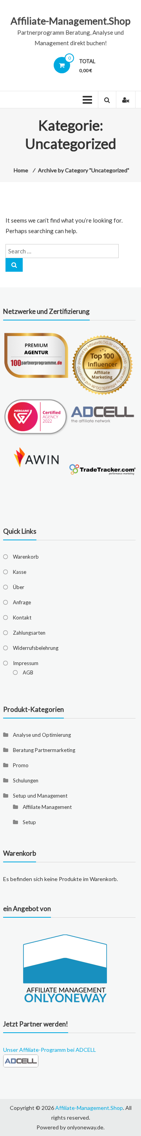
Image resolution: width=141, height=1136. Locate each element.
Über (18, 587)
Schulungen (25, 780)
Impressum (25, 663)
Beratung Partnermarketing (44, 750)
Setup (29, 822)
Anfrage (22, 602)
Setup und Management (40, 796)
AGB (28, 672)
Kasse (19, 572)
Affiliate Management (47, 807)
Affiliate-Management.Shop (70, 21)
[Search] (14, 265)
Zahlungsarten (29, 633)
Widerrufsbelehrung (35, 648)
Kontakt (22, 617)
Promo (21, 765)
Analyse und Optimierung (42, 735)
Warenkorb (26, 557)
